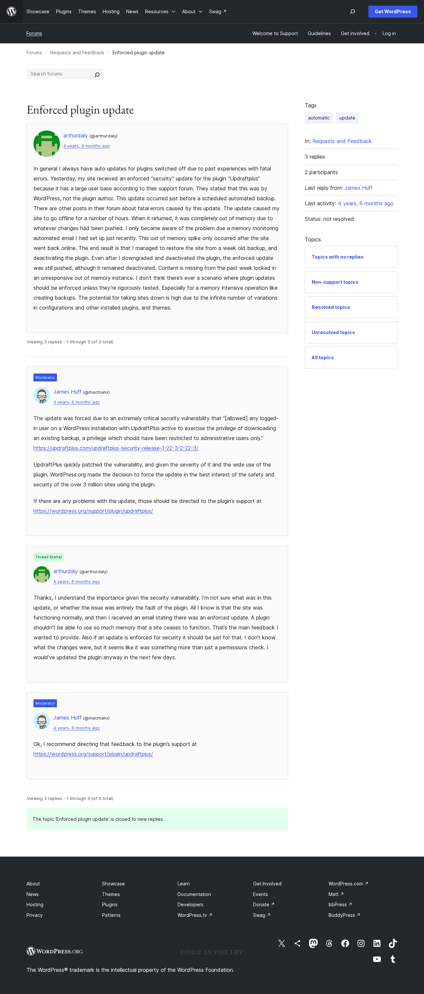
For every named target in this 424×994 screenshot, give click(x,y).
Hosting (34, 904)
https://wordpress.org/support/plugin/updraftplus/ (93, 511)
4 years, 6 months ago (86, 145)
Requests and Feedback (77, 52)
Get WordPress (393, 11)
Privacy (34, 915)
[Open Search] (352, 11)
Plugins (110, 904)
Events (260, 894)
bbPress (340, 904)
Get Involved (267, 883)
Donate (264, 904)
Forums (34, 33)
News (32, 894)
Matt (336, 894)
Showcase (113, 883)
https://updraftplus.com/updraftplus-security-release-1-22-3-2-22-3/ (115, 448)
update (347, 118)
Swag (262, 915)
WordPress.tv (195, 915)
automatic (319, 118)
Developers (190, 904)
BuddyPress (345, 915)
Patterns (111, 915)
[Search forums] (97, 74)
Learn (184, 883)
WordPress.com (349, 883)
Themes (111, 894)
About (33, 883)
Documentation (194, 894)
